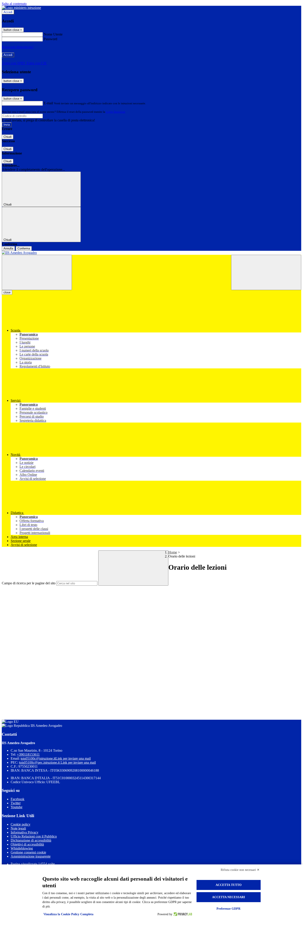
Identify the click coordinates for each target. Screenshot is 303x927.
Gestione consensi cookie (28, 852)
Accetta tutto (229, 885)
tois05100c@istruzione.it (56, 758)
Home (172, 552)
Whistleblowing (22, 848)
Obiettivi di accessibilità (27, 844)
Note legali (18, 828)
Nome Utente (53, 34)
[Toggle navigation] (37, 272)
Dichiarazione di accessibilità (31, 840)
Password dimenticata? (18, 47)
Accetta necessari (228, 897)
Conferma (24, 248)
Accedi (8, 12)
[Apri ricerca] (266, 272)
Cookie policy (20, 824)
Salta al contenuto (14, 4)
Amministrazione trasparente (31, 856)
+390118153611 (28, 754)
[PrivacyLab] (182, 914)
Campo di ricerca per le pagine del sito (28, 583)
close (7, 292)
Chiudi (8, 136)
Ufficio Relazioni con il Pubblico (34, 836)
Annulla (8, 248)
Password (50, 39)
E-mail (48, 103)
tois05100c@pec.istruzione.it (57, 762)
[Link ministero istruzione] (21, 8)
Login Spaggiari (115, 111)
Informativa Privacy (24, 832)
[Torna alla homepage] (151, 253)
